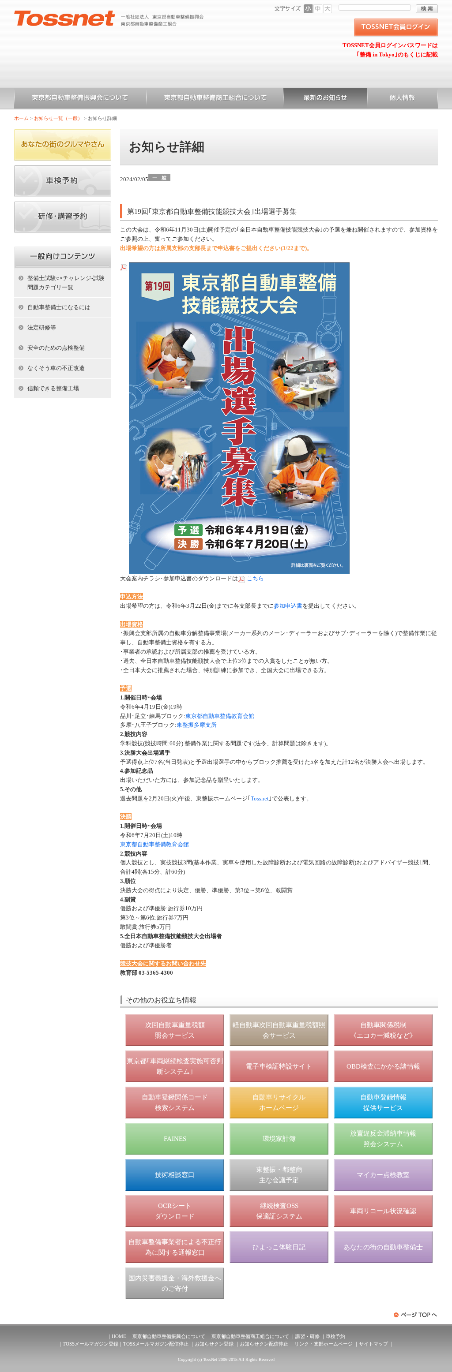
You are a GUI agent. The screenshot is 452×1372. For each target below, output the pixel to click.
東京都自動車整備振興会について (80, 99)
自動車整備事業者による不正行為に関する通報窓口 (174, 1247)
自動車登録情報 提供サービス (383, 1102)
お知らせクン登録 (214, 1343)
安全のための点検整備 (56, 347)
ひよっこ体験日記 (278, 1247)
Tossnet (260, 798)
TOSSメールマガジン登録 (90, 1343)
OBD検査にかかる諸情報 (383, 1066)
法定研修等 (41, 327)
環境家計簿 (279, 1138)
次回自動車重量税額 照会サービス (175, 1030)
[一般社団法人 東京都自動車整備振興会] (109, 13)
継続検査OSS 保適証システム (279, 1211)
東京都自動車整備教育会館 (219, 716)
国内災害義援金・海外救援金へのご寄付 (174, 1283)
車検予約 (335, 1336)
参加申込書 (288, 605)
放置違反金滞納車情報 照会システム (383, 1139)
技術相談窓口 (175, 1174)
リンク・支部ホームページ (323, 1343)
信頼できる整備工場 (53, 388)
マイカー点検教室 (383, 1174)
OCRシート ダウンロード (175, 1211)
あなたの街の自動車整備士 (383, 1247)
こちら (255, 578)
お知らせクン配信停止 (264, 1343)
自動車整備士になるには (58, 307)
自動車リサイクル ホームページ (278, 1102)
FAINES (175, 1138)
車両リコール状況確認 (383, 1211)
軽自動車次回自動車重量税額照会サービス (279, 1030)
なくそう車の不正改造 (56, 368)
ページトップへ (416, 1314)
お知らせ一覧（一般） (325, 99)
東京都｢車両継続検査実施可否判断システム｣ (175, 1066)
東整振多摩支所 (197, 725)
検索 (427, 8)
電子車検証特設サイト (279, 1066)
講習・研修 (307, 1336)
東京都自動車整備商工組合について (215, 99)
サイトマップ (373, 1343)
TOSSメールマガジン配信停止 (155, 1343)
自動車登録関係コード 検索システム (175, 1102)
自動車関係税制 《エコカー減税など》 (383, 1030)
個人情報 (402, 99)
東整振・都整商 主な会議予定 (279, 1175)
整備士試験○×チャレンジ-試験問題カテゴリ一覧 (66, 283)
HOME (119, 1336)
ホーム (21, 118)
